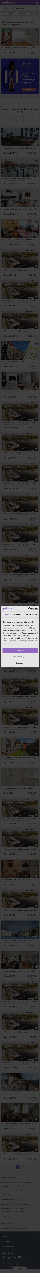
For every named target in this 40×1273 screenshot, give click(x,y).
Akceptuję (20, 650)
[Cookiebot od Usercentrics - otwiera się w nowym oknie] (28, 608)
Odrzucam (20, 663)
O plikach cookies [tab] (31, 614)
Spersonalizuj (19, 657)
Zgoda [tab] (6, 614)
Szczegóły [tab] (17, 614)
